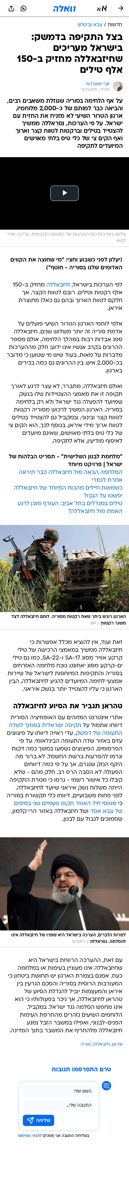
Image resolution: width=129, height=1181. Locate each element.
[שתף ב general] (11, 8)
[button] (102, 8)
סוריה (85, 1045)
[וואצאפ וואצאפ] (23, 8)
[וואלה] (64, 8)
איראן (117, 1045)
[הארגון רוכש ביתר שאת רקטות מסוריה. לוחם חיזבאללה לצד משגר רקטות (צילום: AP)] (64, 577)
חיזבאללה (58, 285)
